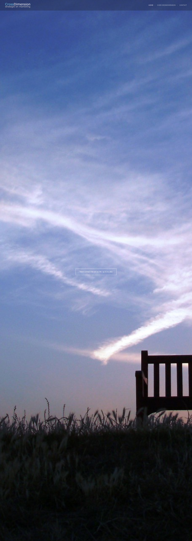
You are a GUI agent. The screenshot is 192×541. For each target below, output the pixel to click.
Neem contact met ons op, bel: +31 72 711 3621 (96, 272)
